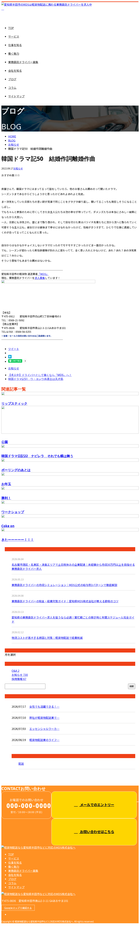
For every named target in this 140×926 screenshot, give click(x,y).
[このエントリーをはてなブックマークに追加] (10, 357)
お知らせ (18, 168)
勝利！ (6, 498)
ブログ (12, 79)
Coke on (7, 526)
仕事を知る (15, 45)
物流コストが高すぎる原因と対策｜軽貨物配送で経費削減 (47, 638)
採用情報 (19, 679)
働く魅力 (13, 53)
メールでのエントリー (96, 804)
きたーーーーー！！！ (17, 539)
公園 (4, 442)
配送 (21, 764)
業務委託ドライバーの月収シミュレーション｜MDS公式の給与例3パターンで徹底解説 (64, 585)
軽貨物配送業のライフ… (44, 740)
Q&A (15, 671)
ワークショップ (12, 512)
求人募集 (40, 278)
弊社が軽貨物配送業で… (44, 718)
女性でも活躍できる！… (44, 706)
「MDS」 (43, 274)
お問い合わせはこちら (96, 831)
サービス (13, 36)
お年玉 (6, 484)
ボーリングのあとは (16, 470)
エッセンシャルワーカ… (44, 729)
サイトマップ (16, 96)
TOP (11, 28)
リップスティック (14, 403)
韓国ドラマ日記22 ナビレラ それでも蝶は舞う (37, 456)
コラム (12, 88)
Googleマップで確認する (18, 907)
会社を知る (15, 70)
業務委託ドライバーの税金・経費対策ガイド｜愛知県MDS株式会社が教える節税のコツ (65, 601)
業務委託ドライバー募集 (23, 62)
